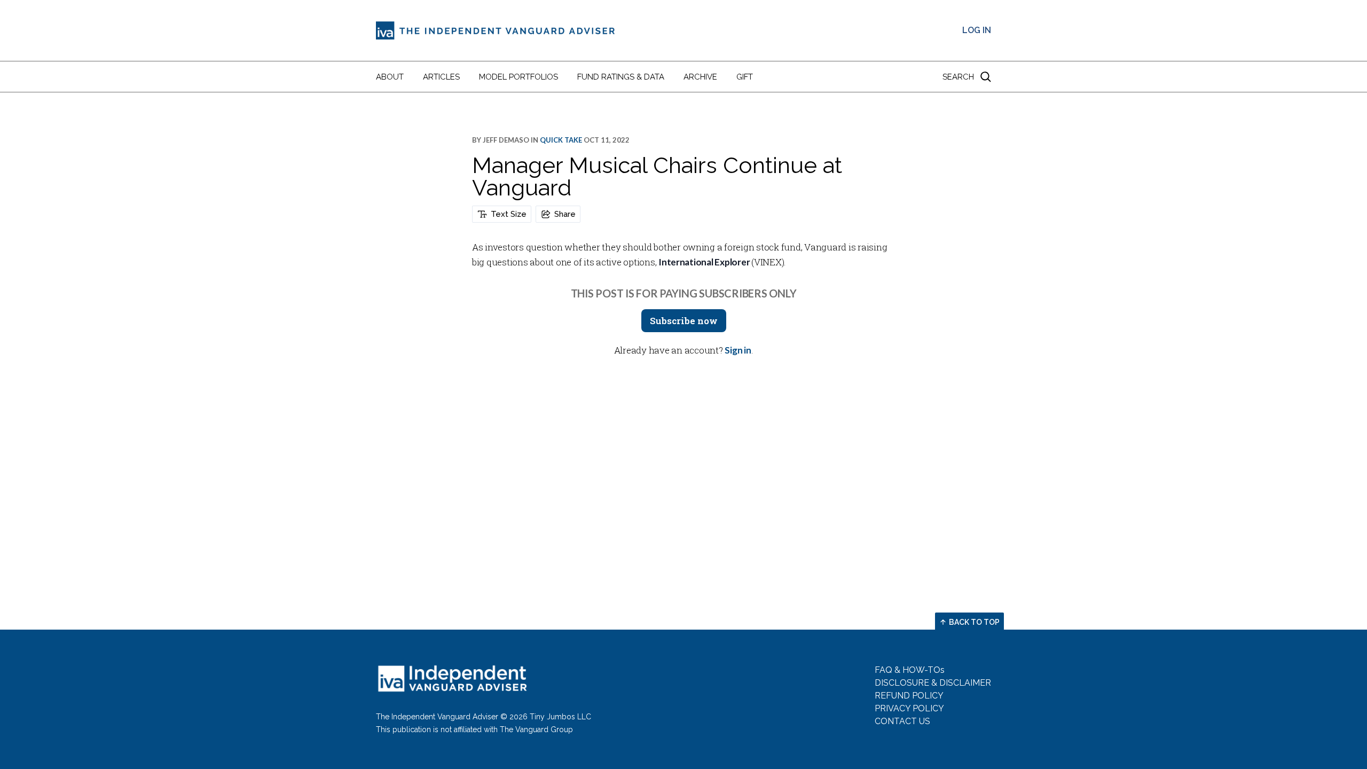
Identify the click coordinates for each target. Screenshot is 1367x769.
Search (958, 77)
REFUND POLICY (909, 695)
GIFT (744, 77)
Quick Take (561, 140)
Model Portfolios (518, 77)
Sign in (738, 350)
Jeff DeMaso (506, 140)
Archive (700, 77)
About (390, 77)
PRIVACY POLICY (909, 708)
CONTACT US (902, 721)
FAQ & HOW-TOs (910, 670)
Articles (441, 77)
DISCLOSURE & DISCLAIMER (933, 683)
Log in (976, 30)
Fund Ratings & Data (620, 77)
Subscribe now (684, 321)
